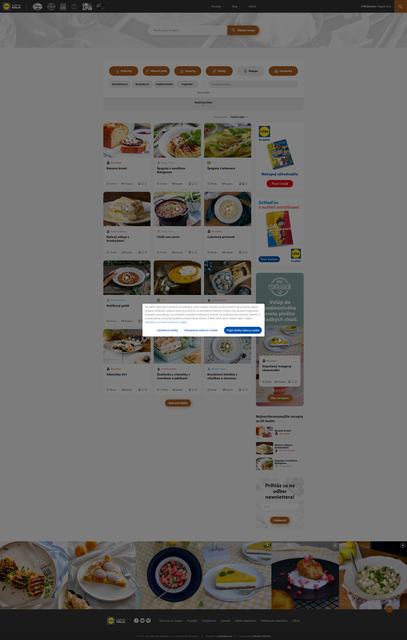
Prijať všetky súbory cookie (243, 330)
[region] (203, 320)
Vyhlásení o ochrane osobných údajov (166, 322)
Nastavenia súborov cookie (200, 330)
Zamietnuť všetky (167, 330)
